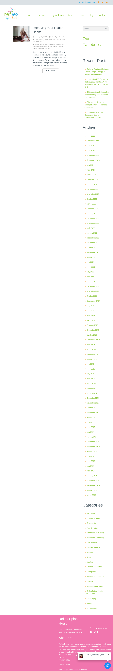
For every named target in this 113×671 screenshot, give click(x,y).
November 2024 (93, 155)
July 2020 (90, 306)
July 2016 (90, 456)
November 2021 (93, 243)
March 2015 (91, 495)
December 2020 (93, 286)
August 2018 (92, 359)
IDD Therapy (92, 542)
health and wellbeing (40, 46)
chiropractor (60, 44)
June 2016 (91, 461)
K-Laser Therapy (93, 547)
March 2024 (91, 175)
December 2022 (93, 218)
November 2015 (93, 480)
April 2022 (91, 228)
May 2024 (90, 165)
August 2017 (92, 417)
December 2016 (93, 442)
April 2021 (91, 277)
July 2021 (90, 262)
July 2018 (90, 364)
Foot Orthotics (92, 528)
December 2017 (93, 398)
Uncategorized (92, 608)
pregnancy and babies (95, 586)
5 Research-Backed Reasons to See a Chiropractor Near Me (94, 115)
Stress (89, 603)
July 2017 (90, 422)
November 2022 (93, 223)
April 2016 (91, 471)
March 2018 (91, 383)
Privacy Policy (64, 660)
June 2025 (91, 150)
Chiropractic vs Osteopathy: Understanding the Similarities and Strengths (97, 94)
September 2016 (93, 447)
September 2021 (93, 252)
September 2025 (93, 141)
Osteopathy (91, 572)
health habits (52, 46)
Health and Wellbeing (95, 538)
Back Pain (91, 513)
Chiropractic (39, 40)
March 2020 (91, 320)
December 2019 (93, 330)
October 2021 (92, 248)
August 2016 (92, 451)
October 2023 (92, 199)
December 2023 (93, 189)
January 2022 (92, 233)
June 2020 (91, 311)
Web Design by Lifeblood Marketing (73, 670)
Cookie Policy (64, 665)
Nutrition (90, 562)
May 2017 (90, 432)
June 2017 (91, 427)
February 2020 (92, 325)
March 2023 (91, 204)
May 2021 (90, 272)
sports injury (91, 599)
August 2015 (92, 490)
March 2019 (91, 349)
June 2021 (91, 267)
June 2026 (91, 136)
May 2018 (90, 374)
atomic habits (39, 44)
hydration (41, 48)
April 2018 (91, 379)
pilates (47, 48)
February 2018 (92, 388)
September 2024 (93, 160)
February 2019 (92, 354)
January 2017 (92, 437)
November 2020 (93, 291)
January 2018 (92, 393)
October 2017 (92, 408)
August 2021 (92, 257)
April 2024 (91, 170)
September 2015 (93, 485)
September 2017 (93, 413)
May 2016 (90, 466)
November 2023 (93, 194)
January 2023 (92, 214)
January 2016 (92, 476)
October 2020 (92, 296)
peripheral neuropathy (95, 576)
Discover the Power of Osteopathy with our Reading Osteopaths (96, 104)
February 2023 (92, 209)
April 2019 (91, 345)
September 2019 (93, 340)
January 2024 (92, 184)
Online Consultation (94, 567)
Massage (90, 552)
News (89, 557)
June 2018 (91, 369)
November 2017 (93, 403)
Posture (90, 581)
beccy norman (50, 44)
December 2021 (93, 238)
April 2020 (91, 315)
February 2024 (92, 180)
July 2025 (90, 146)
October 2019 (92, 335)
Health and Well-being (51, 40)
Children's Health (93, 518)
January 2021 (92, 281)
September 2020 (93, 301)
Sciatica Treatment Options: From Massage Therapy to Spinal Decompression (97, 71)
